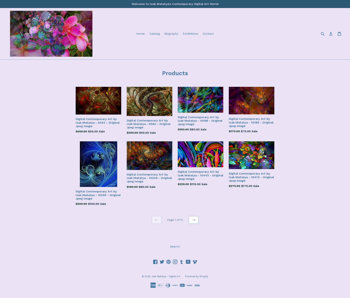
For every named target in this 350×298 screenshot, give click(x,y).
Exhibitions (190, 33)
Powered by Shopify (196, 276)
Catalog (154, 33)
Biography (171, 33)
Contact (208, 33)
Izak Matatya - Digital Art (166, 276)
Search (175, 246)
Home (140, 33)
